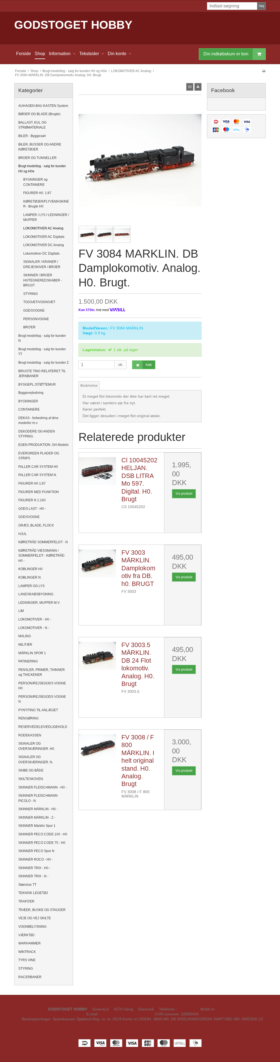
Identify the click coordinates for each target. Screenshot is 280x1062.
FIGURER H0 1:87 (32, 483)
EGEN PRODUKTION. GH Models (43, 445)
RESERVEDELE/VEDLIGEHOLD (42, 727)
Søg (261, 5)
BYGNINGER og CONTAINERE (35, 182)
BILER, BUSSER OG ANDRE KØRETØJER (39, 147)
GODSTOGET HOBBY (73, 24)
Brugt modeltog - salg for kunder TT (42, 351)
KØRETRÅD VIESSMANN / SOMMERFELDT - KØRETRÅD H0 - (41, 556)
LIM (21, 611)
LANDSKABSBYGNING (35, 594)
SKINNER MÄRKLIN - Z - (36, 817)
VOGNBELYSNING (32, 927)
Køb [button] (149, 365)
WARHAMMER (29, 943)
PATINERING (28, 661)
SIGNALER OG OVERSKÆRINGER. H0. (36, 746)
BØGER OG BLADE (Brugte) (39, 114)
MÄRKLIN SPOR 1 (32, 653)
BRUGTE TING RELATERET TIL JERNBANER (42, 373)
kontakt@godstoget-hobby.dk (125, 1014)
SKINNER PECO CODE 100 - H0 (42, 834)
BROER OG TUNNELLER (37, 158)
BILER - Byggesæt (32, 136)
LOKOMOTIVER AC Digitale (44, 237)
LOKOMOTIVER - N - (33, 628)
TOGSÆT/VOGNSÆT (39, 302)
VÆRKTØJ (26, 935)
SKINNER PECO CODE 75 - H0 (41, 843)
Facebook (142, 1030)
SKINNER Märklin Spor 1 (37, 826)
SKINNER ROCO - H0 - (35, 859)
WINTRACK (27, 952)
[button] (189, 87)
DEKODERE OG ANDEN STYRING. (36, 433)
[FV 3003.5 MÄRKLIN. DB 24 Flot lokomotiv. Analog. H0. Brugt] (97, 655)
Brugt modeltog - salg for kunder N (42, 338)
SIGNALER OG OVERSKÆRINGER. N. (35, 759)
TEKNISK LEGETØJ (33, 893)
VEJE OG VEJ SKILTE (34, 918)
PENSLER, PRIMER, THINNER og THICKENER (41, 672)
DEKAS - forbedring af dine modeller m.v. (38, 420)
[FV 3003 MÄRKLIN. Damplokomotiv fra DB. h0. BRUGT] (97, 563)
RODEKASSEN (29, 735)
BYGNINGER (28, 401)
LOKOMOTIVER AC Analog (43, 228)
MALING (24, 636)
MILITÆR (25, 645)
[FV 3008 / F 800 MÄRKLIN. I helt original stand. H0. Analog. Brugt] (97, 748)
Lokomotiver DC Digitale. (41, 253)
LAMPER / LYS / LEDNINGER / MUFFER (46, 217)
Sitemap (143, 1024)
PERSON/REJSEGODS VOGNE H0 (42, 685)
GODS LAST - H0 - (32, 509)
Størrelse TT (27, 885)
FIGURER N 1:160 (32, 500)
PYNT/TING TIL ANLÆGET (38, 710)
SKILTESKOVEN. (31, 779)
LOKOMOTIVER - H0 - (34, 619)
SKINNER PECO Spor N (36, 851)
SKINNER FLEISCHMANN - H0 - (42, 787)
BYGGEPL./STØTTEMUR (37, 384)
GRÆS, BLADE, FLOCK (36, 525)
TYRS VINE (27, 960)
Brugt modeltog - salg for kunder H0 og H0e (42, 168)
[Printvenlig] (264, 71)
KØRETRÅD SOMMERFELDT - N (43, 542)
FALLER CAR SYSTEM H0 (38, 467)
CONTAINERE (29, 409)
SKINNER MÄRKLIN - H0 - (38, 809)
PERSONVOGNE (36, 319)
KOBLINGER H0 (30, 569)
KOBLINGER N (29, 577)
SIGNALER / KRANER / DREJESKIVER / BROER (41, 264)
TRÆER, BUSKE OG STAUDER (42, 910)
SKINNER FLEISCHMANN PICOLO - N (38, 798)
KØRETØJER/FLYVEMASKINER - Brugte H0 (46, 204)
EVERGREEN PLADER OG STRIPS (38, 455)
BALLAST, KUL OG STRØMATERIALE (32, 125)
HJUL (22, 534)
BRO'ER (29, 327)
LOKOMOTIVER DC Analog (43, 245)
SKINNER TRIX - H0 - (34, 868)
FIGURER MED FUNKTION (38, 492)
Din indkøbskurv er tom (225, 54)
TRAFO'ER (26, 901)
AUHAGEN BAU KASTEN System (43, 106)
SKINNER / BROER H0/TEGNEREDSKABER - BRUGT (42, 280)
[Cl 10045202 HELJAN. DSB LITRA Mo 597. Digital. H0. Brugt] (97, 471)
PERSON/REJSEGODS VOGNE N (42, 699)
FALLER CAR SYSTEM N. (37, 475)
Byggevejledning (30, 393)
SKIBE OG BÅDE (30, 770)
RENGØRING (28, 718)
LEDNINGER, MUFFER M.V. (39, 603)
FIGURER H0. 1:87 (37, 193)
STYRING (30, 294)
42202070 (187, 1009)
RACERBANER (30, 977)
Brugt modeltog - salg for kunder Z (43, 363)
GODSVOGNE (34, 310)
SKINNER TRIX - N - (33, 876)
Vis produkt (184, 494)
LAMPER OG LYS (31, 586)
